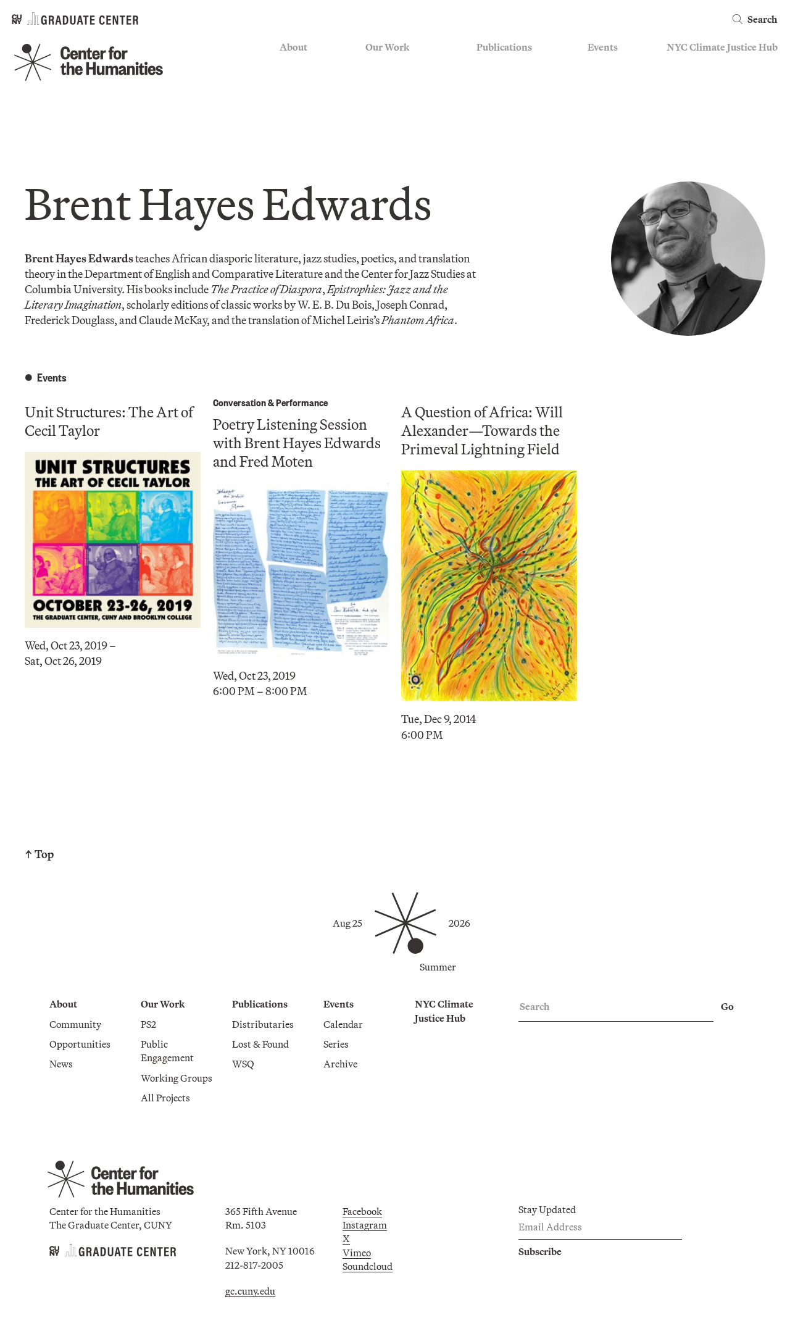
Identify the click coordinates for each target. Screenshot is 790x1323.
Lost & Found (504, 84)
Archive (605, 102)
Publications (504, 47)
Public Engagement (406, 102)
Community (305, 66)
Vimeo (357, 1252)
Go (727, 1006)
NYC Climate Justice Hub (722, 47)
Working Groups (401, 120)
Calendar (607, 66)
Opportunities (310, 84)
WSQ (487, 102)
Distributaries (507, 66)
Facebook (362, 1211)
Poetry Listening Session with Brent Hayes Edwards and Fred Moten (297, 442)
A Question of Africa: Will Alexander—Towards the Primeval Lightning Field (482, 430)
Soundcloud (368, 1266)
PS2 (373, 66)
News (291, 102)
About (293, 47)
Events (603, 47)
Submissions (615, 120)
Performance (302, 402)
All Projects (390, 138)
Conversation (239, 402)
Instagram (365, 1225)
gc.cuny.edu (250, 1291)
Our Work (387, 47)
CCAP (378, 84)
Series (600, 84)
